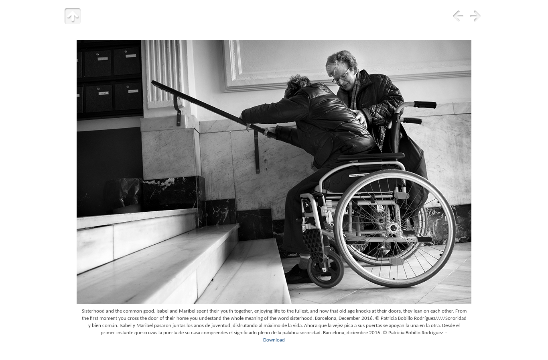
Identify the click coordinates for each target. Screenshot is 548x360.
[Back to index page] (73, 16)
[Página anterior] (458, 16)
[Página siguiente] (475, 16)
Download (274, 340)
